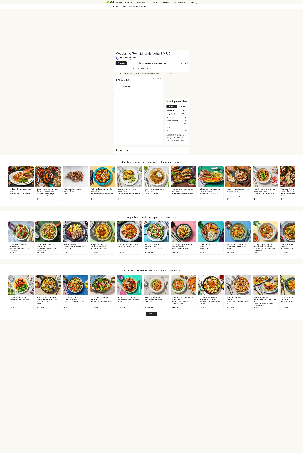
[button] (180, 2)
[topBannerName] (151, 13)
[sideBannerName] (177, 86)
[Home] (113, 7)
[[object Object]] (181, 63)
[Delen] (185, 63)
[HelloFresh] (110, 2)
